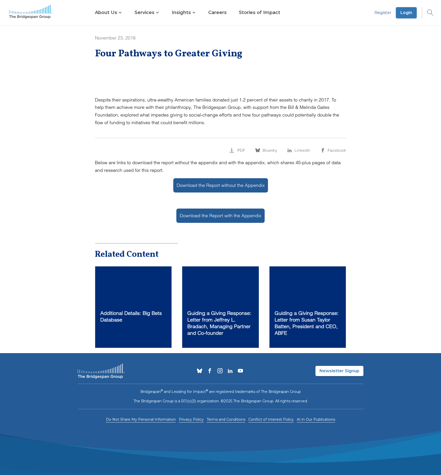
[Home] (30, 13)
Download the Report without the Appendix (221, 185)
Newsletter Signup (339, 370)
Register (382, 12)
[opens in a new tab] (199, 371)
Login (406, 12)
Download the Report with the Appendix (220, 216)
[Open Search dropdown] (427, 13)
